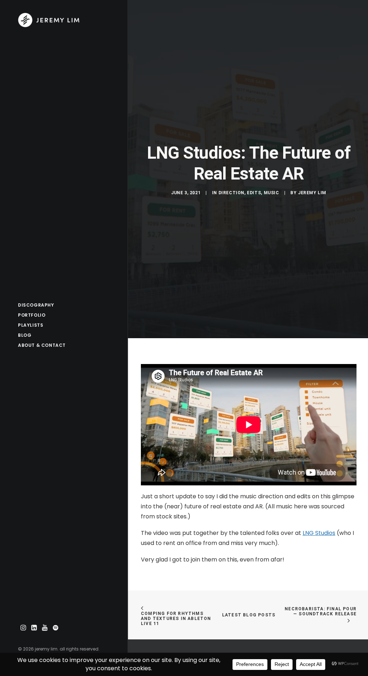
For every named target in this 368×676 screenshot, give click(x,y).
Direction (231, 192)
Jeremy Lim (312, 192)
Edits (254, 192)
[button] (23, 628)
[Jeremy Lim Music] (63, 20)
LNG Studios (319, 533)
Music (271, 192)
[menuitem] (23, 628)
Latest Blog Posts (248, 614)
